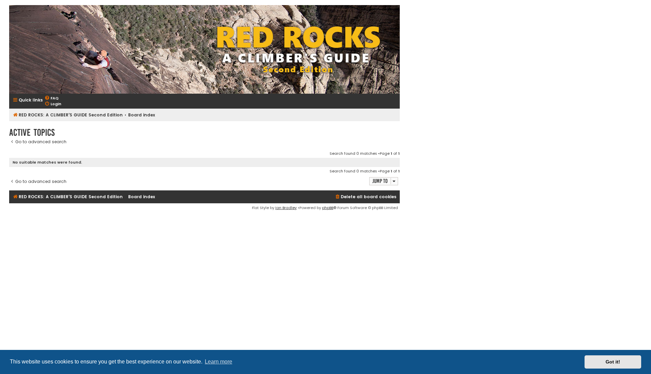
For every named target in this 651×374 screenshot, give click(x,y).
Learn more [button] (218, 361)
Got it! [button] (613, 361)
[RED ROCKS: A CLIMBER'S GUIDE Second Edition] (204, 49)
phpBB (327, 207)
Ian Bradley (286, 207)
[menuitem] (51, 98)
